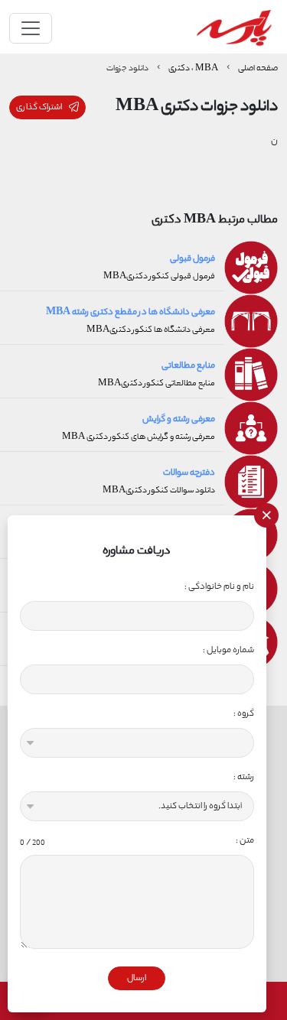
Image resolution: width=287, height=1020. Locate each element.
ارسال (136, 978)
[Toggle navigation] (30, 28)
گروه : (243, 714)
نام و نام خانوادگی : (219, 587)
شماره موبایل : (228, 650)
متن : (137, 841)
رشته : (243, 777)
